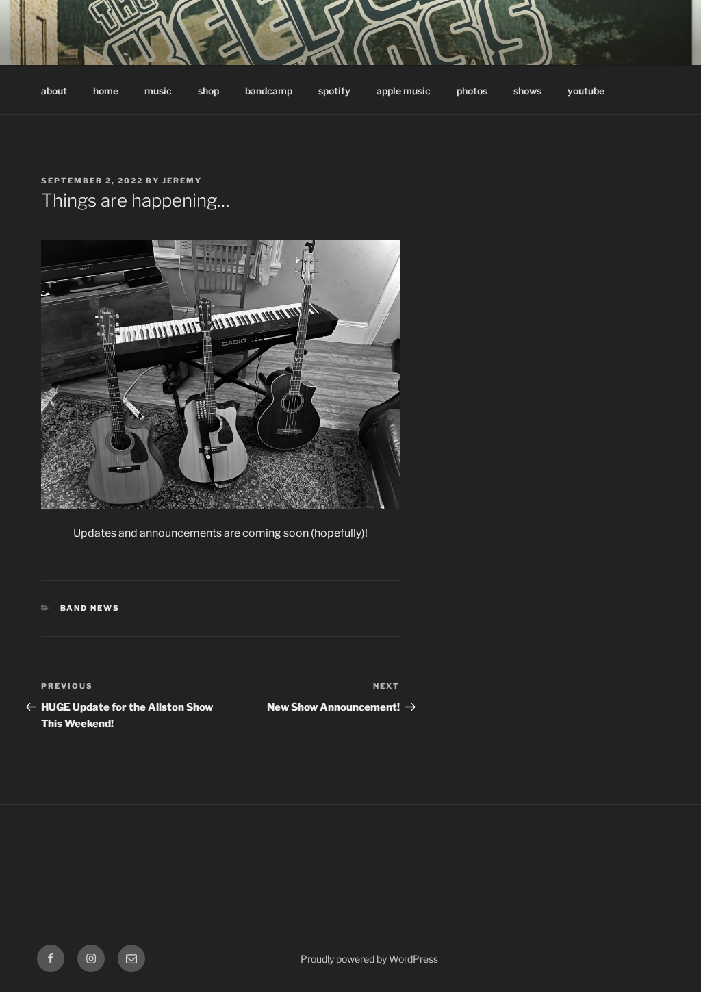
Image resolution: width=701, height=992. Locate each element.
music (158, 91)
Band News (90, 608)
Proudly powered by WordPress (369, 959)
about (54, 91)
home (105, 91)
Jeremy (182, 181)
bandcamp (268, 91)
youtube (586, 91)
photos (472, 91)
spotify (334, 91)
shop (208, 91)
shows (527, 91)
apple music (404, 91)
